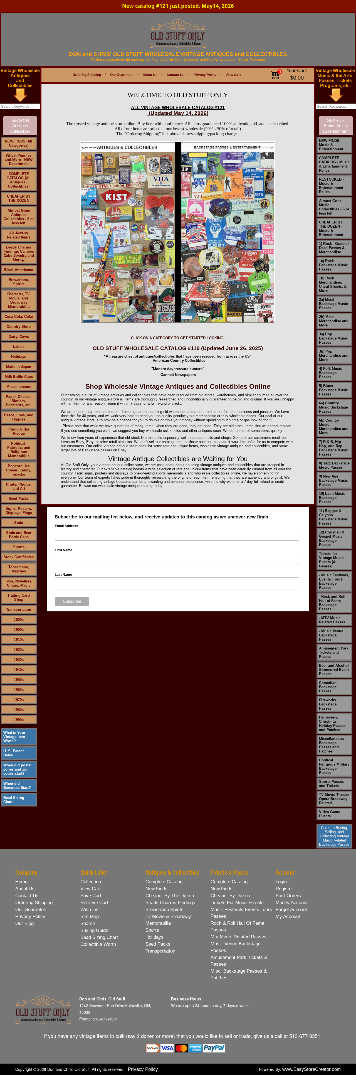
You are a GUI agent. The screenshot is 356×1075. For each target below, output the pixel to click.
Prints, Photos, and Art (19, 486)
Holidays (18, 357)
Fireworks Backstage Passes (328, 704)
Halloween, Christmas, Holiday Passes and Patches (332, 723)
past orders (288, 895)
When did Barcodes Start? (17, 785)
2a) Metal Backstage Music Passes (333, 303)
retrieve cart (94, 902)
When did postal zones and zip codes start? (17, 769)
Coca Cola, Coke (18, 316)
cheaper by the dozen (169, 895)
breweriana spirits (164, 909)
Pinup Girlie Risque (18, 431)
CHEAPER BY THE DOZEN (19, 198)
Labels (18, 347)
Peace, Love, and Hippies (18, 417)
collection (90, 881)
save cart (90, 895)
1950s (19, 680)
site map (89, 916)
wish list (90, 909)
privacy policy (30, 916)
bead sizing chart (99, 937)
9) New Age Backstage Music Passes (333, 480)
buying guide (94, 930)
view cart (90, 888)
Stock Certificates (19, 557)
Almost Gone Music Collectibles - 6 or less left (334, 207)
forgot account (291, 909)
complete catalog (163, 881)
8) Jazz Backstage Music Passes (334, 465)
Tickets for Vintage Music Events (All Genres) (331, 560)
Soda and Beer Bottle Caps (18, 535)
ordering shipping (34, 902)
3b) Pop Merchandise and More (333, 355)
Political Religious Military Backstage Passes (334, 766)
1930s (19, 660)
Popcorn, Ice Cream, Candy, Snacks (18, 470)
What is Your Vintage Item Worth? (14, 736)
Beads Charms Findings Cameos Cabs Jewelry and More (19, 253)
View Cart (233, 75)
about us (24, 888)
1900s (19, 630)
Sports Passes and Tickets (331, 783)
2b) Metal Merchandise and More (333, 321)
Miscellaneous (18, 387)
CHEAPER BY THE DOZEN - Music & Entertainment (331, 228)
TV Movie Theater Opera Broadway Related (334, 799)
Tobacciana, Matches (18, 569)
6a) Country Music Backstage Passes (333, 407)
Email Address (66, 526)
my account (288, 916)
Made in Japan (18, 367)
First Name (63, 550)
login (281, 881)
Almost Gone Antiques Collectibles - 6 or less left (19, 216)
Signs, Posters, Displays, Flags (19, 510)
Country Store (19, 326)
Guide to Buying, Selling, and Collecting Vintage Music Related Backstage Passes (334, 836)
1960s (19, 690)
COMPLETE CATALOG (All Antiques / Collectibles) (19, 180)
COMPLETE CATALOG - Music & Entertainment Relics (334, 164)
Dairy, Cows (19, 336)
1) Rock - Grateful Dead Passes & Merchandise (334, 248)
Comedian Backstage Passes (328, 687)
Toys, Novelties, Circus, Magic (18, 583)
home (21, 881)
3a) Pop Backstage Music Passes (333, 338)
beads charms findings (170, 902)
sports (152, 930)
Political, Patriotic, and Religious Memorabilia (18, 449)
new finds (156, 888)
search (87, 923)
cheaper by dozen (230, 895)
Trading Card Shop (19, 597)
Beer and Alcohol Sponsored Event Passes (334, 669)
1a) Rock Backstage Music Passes (333, 265)
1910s (19, 640)
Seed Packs (19, 498)
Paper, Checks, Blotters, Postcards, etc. (18, 401)
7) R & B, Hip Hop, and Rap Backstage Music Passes (333, 448)
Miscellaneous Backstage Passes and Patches (331, 745)
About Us (150, 75)
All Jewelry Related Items (18, 235)
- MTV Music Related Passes (332, 620)
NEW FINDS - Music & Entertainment (331, 145)
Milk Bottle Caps (19, 377)
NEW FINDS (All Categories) (18, 143)
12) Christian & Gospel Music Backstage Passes (331, 538)
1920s (19, 650)
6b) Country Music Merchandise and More (333, 426)
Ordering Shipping (87, 75)
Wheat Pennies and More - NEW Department (19, 159)
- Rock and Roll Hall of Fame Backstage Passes (332, 602)
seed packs (157, 944)
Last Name (63, 575)
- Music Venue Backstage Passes (331, 635)
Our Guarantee (122, 75)
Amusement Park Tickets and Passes (333, 652)
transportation (160, 951)
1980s (19, 710)
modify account (292, 902)
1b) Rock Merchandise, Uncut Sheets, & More (333, 284)
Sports (18, 547)
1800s (19, 620)
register (284, 888)
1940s (19, 670)
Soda (18, 523)
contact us (27, 895)
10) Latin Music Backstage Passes (332, 497)
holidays (154, 937)
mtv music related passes (238, 936)
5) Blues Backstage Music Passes (333, 390)
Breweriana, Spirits (19, 282)
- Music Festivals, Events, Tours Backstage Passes (334, 581)
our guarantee (30, 909)
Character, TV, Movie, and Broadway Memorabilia (19, 300)
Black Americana (18, 270)
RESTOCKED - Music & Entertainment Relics (331, 185)
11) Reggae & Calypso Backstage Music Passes (333, 517)
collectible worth (98, 944)
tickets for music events (237, 902)
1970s (19, 700)
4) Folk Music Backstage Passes (330, 372)
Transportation (18, 609)
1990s (19, 720)
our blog (24, 923)
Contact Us (175, 75)
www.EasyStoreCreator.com (311, 1069)
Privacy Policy (205, 75)
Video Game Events (329, 814)
